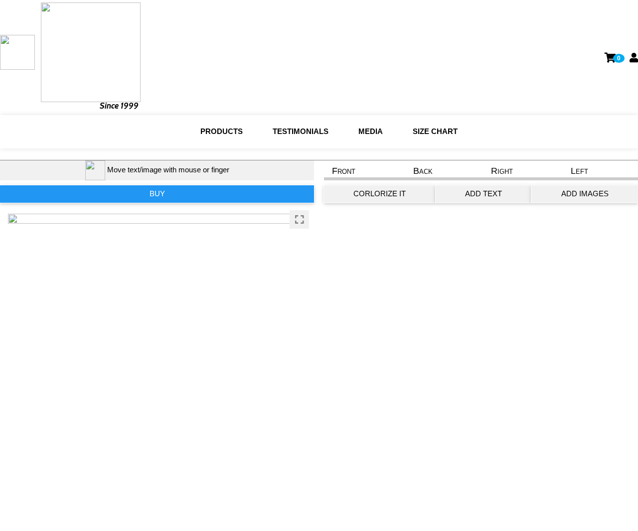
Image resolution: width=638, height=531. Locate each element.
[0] (611, 57)
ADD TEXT (483, 193)
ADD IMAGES (585, 193)
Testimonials (300, 131)
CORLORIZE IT (379, 193)
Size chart (435, 131)
